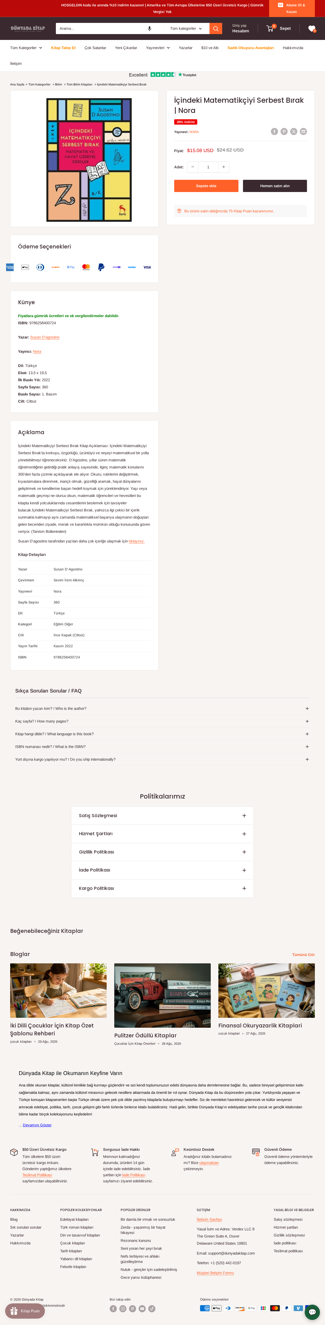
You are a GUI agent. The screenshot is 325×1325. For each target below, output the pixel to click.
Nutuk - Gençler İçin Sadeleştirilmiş (149, 1269)
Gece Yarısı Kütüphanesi (141, 1277)
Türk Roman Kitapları (76, 1227)
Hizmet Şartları (95, 833)
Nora (194, 132)
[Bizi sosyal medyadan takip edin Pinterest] (132, 1308)
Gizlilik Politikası (96, 852)
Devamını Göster (37, 1125)
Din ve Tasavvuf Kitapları (80, 1235)
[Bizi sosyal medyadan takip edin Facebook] (113, 1308)
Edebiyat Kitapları (74, 1219)
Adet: (179, 167)
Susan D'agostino (44, 337)
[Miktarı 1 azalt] (192, 166)
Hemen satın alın (275, 185)
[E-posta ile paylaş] (303, 131)
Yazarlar (17, 1235)
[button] (149, 28)
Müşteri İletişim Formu (215, 1273)
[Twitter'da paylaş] (293, 131)
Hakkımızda (20, 1243)
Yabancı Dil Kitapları (76, 1259)
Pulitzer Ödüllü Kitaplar (145, 1035)
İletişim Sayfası (209, 1219)
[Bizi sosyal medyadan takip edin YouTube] (142, 1308)
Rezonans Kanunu (136, 1240)
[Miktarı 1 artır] (223, 166)
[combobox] (110, 28)
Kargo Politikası (96, 888)
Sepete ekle (206, 185)
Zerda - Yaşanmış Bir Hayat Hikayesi (143, 1230)
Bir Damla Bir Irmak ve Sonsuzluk (148, 1219)
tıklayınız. (137, 541)
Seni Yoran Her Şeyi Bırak (141, 1248)
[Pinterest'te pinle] (284, 131)
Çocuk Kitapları (72, 1243)
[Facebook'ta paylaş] (274, 131)
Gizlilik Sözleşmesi (289, 1235)
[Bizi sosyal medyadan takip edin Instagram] (122, 1308)
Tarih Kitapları (71, 1251)
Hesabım (240, 31)
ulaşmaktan (209, 1162)
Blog (14, 1219)
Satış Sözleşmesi (98, 815)
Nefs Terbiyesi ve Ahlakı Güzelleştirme (140, 1259)
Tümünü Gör (304, 954)
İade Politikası (94, 870)
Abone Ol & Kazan (295, 8)
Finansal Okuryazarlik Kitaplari (260, 1025)
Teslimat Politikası (37, 1175)
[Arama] (215, 28)
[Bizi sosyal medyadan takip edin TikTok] (151, 1308)
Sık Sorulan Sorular (25, 1227)
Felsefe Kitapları (73, 1266)
